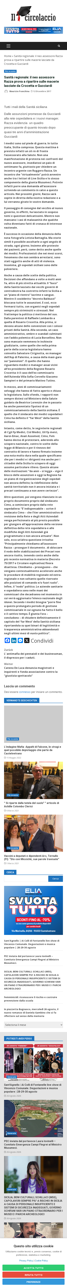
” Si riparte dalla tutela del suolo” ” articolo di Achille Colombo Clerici (33, 780)
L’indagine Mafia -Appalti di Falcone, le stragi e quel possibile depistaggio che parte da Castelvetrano (33, 724)
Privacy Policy (26, 1260)
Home (7, 56)
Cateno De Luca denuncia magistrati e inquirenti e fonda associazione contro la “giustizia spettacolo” (31, 669)
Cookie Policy (41, 1260)
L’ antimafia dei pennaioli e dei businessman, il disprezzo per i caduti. (33, 653)
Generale (11, 1077)
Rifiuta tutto (33, 1274)
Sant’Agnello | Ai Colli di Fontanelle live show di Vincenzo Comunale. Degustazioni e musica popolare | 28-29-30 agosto (31, 944)
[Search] (59, 46)
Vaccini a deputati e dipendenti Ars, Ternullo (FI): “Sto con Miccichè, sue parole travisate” (33, 833)
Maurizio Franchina (19, 91)
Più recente (10, 71)
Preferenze (33, 1281)
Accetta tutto (33, 1267)
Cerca (10, 872)
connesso (25, 692)
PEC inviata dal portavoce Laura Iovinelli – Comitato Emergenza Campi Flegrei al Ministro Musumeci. (31, 959)
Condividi (42, 640)
